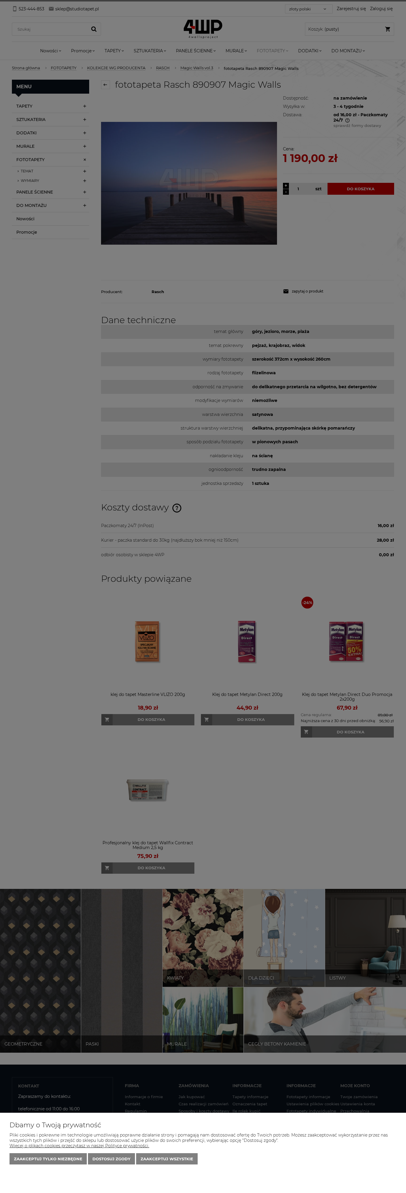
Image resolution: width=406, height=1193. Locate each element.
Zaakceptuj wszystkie (167, 1158)
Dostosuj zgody (111, 1158)
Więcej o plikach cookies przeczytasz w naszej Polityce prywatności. (79, 1145)
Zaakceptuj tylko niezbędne (48, 1158)
